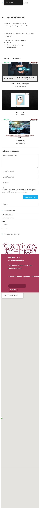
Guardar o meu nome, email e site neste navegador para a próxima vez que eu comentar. (19, 191)
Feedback (20, 112)
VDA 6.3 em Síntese (8, 218)
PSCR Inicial (20, 141)
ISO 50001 (5, 228)
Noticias (7, 26)
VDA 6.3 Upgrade (7, 215)
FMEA (3, 221)
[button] (36, 8)
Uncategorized (17, 26)
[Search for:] (20, 204)
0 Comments (30, 26)
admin (6, 23)
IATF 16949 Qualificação (20, 84)
